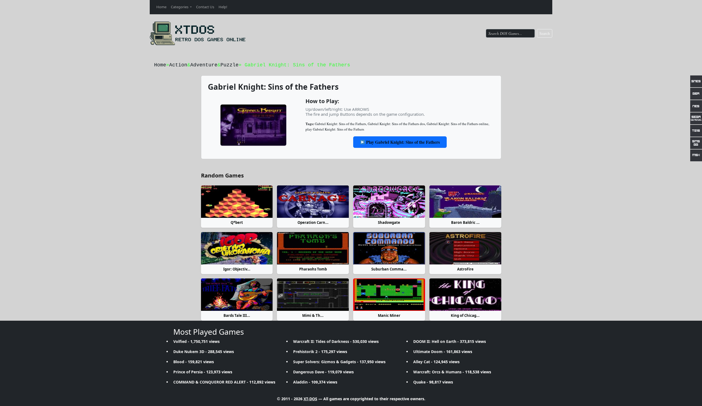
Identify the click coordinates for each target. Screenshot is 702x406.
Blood (178, 361)
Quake (419, 382)
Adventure (203, 65)
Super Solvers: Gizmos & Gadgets (324, 361)
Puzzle (229, 65)
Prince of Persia (188, 371)
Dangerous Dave (308, 371)
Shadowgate (389, 222)
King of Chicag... (465, 315)
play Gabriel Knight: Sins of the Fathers (334, 129)
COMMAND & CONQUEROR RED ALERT (209, 382)
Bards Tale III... (236, 315)
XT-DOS (310, 398)
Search (544, 33)
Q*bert (237, 222)
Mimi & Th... (313, 315)
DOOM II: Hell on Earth (434, 341)
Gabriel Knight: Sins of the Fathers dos (396, 123)
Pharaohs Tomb (313, 269)
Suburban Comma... (389, 269)
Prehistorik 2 (305, 351)
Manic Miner (389, 315)
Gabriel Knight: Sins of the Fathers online (457, 123)
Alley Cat (421, 361)
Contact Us (205, 6)
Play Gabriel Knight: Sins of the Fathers (402, 142)
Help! (223, 6)
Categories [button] (180, 6)
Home (161, 6)
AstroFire (465, 269)
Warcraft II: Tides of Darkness (321, 341)
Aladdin (300, 382)
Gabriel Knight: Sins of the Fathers (340, 123)
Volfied (180, 341)
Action (178, 65)
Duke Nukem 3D (188, 351)
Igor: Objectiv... (236, 269)
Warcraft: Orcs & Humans (437, 371)
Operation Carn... (313, 222)
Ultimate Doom (428, 351)
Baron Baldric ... (465, 222)
